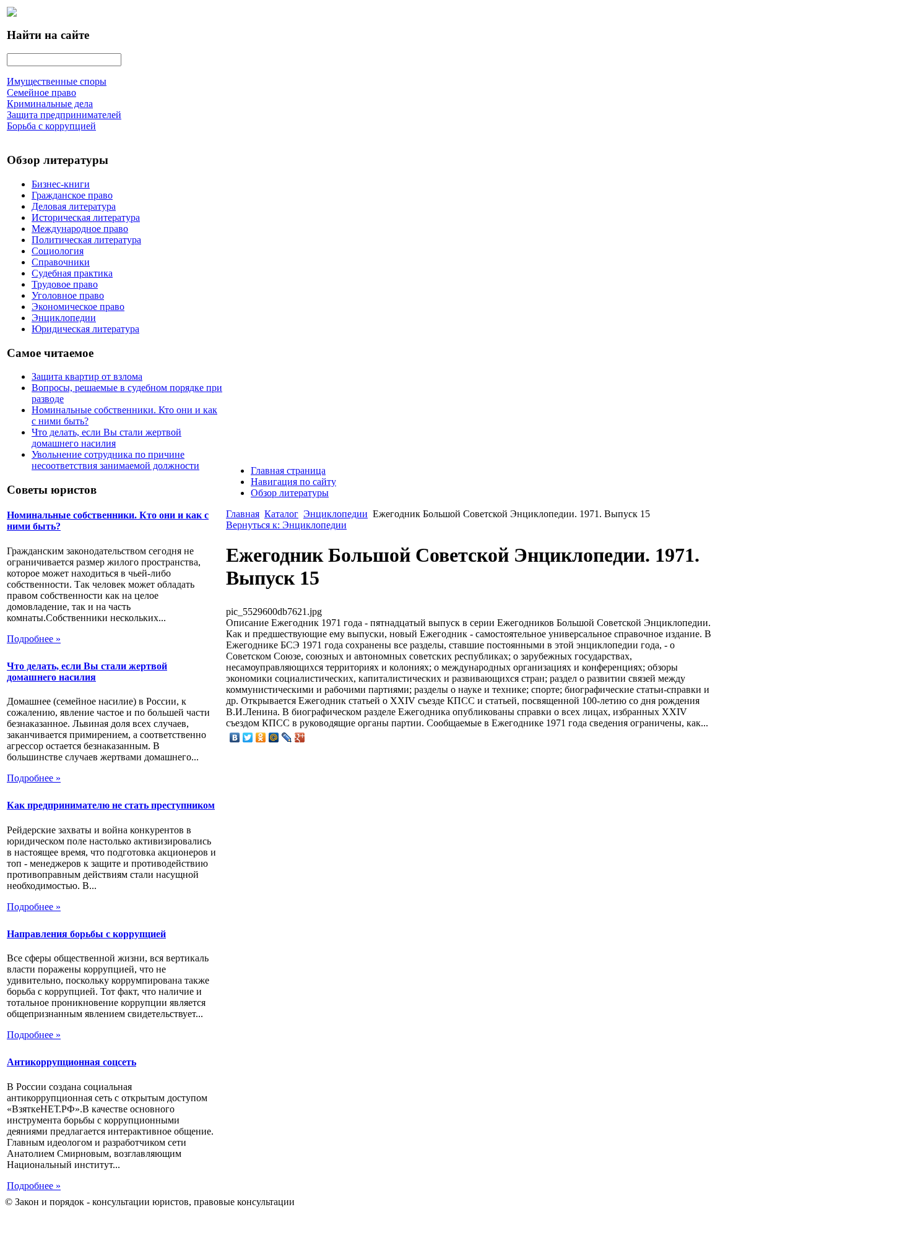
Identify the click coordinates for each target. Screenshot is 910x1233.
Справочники (61, 262)
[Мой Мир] (273, 737)
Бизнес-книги (61, 184)
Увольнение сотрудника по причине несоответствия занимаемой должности (115, 460)
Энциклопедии (64, 317)
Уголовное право (68, 295)
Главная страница (288, 470)
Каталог (281, 514)
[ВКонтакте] (234, 737)
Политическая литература (86, 239)
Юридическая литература (85, 329)
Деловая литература (74, 206)
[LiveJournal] (286, 737)
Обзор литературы (290, 493)
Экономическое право (78, 306)
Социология (58, 251)
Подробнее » (34, 639)
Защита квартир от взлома (87, 376)
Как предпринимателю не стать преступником (111, 805)
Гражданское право (72, 195)
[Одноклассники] (260, 737)
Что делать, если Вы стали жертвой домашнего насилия (106, 438)
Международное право (80, 228)
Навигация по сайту (293, 481)
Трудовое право (65, 284)
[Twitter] (247, 737)
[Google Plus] (299, 737)
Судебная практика (72, 273)
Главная (242, 514)
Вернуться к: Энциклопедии (286, 525)
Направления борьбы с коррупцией (86, 934)
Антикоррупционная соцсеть (71, 1062)
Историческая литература (86, 217)
